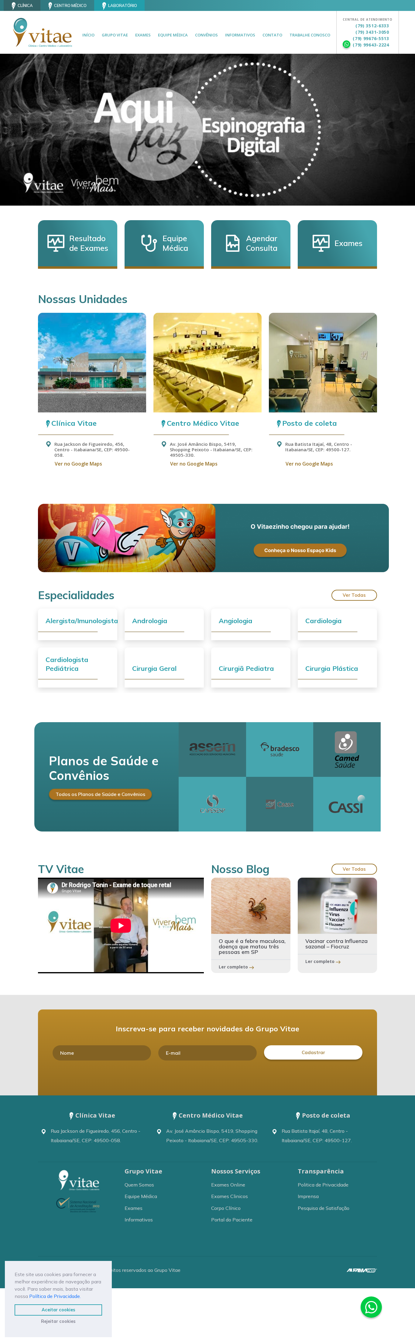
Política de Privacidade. (55, 1296)
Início (88, 35)
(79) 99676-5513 (371, 38)
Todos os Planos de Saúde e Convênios (100, 794)
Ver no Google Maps (78, 464)
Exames (143, 35)
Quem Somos (139, 1185)
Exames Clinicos (229, 1196)
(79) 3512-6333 (372, 26)
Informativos (240, 35)
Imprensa (308, 1196)
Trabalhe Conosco (310, 35)
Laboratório (122, 5)
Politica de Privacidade (323, 1185)
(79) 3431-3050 (372, 32)
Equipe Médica (173, 35)
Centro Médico (70, 5)
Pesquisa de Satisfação (323, 1208)
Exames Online (228, 1185)
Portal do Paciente (231, 1220)
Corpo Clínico (226, 1208)
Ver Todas (354, 595)
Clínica (25, 5)
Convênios (206, 35)
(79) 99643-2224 (371, 45)
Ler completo (234, 967)
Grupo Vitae (115, 35)
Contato (272, 35)
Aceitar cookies (58, 1310)
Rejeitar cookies (58, 1321)
